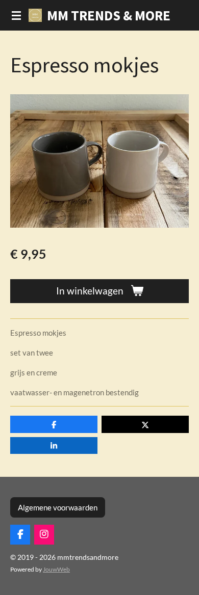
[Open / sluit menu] (16, 15)
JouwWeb (56, 569)
